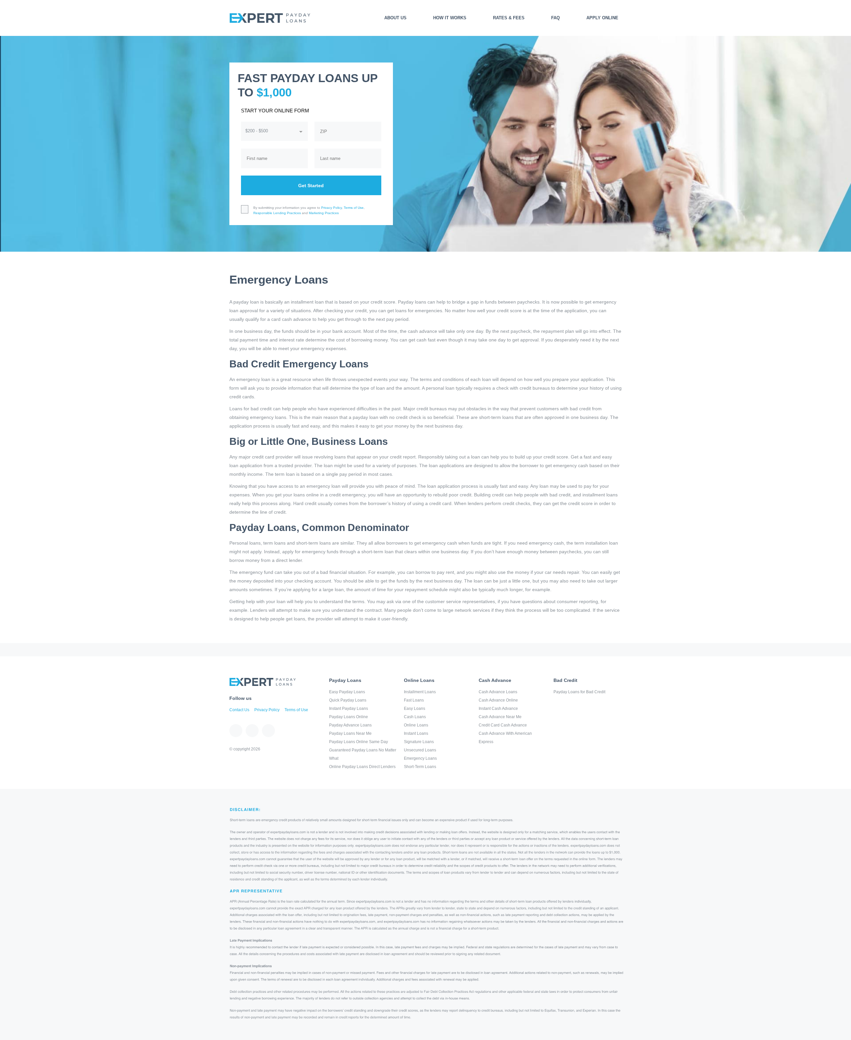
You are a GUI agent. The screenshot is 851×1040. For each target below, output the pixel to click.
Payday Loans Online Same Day (358, 741)
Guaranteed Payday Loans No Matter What (362, 754)
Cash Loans (415, 717)
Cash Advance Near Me (500, 717)
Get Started (311, 185)
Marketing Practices (324, 213)
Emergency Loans (420, 758)
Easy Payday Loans (347, 692)
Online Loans (416, 725)
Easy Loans (414, 708)
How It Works (449, 17)
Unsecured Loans (420, 750)
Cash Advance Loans (498, 692)
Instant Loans (416, 733)
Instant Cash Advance (498, 708)
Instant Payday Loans (348, 708)
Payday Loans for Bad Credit (579, 692)
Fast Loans (414, 700)
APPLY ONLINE (602, 17)
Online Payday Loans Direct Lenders (362, 766)
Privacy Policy (331, 207)
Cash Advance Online (498, 700)
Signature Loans (419, 741)
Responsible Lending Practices (277, 213)
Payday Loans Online (348, 717)
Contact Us (239, 710)
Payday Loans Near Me (350, 733)
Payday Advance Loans (350, 725)
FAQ (555, 17)
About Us (395, 17)
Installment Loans (420, 692)
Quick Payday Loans (347, 700)
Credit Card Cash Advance (503, 725)
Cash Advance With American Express (505, 737)
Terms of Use (354, 207)
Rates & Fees (509, 17)
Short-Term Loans (420, 766)
